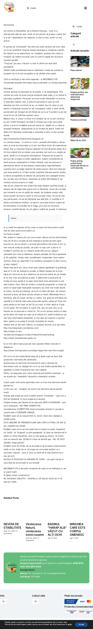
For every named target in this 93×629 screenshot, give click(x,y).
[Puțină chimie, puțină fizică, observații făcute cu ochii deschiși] (79, 153)
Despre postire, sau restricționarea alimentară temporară (79, 95)
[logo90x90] (9, 3)
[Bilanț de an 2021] (79, 132)
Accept (81, 624)
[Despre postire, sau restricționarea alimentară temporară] (79, 83)
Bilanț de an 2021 (78, 140)
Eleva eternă (75, 70)
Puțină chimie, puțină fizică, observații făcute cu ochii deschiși (79, 164)
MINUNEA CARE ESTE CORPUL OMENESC (77, 529)
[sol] (71, 611)
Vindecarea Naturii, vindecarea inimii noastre (35, 529)
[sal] (86, 611)
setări (70, 624)
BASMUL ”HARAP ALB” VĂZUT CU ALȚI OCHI (57, 529)
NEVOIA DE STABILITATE (12, 525)
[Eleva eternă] (79, 61)
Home (13, 218)
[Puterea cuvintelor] (79, 112)
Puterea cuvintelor (78, 120)
